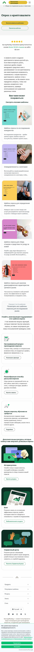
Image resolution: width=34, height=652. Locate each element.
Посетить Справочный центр (15, 563)
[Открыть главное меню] (29, 2)
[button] (17, 584)
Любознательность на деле (14, 521)
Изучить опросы (11, 392)
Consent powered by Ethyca (25, 649)
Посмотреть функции (12, 357)
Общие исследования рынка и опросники (18, 6)
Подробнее (9, 429)
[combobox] (17, 609)
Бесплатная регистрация (14, 2)
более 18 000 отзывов (16, 47)
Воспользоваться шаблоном (15, 23)
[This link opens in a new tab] (9, 614)
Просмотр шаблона (15, 28)
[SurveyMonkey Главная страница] (4, 2)
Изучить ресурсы (11, 479)
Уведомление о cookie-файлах (23, 639)
